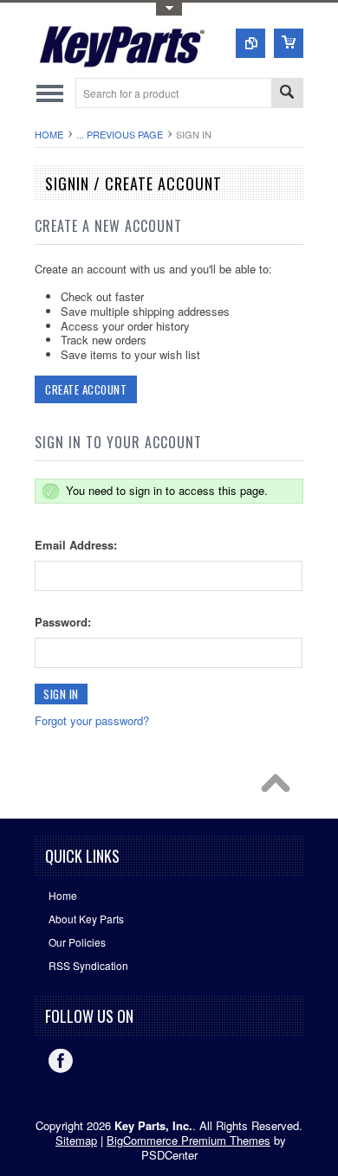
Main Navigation (50, 93)
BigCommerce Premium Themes (188, 1140)
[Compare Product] (250, 43)
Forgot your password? (92, 720)
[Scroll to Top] (280, 787)
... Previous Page (119, 134)
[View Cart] (288, 43)
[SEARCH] (286, 94)
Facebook (61, 1061)
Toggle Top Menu (169, 9)
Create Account (86, 389)
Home (49, 134)
